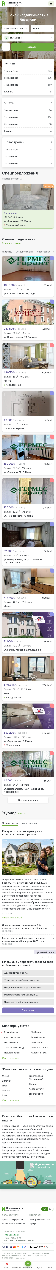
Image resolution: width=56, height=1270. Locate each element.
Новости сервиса (30, 823)
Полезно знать (10, 823)
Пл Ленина (36, 1032)
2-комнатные (28, 77)
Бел (50, 1209)
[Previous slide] (6, 197)
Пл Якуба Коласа (39, 1047)
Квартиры (7, 251)
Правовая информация (12, 1219)
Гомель (6, 1090)
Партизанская (11, 1042)
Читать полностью (12, 917)
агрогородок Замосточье (36, 1095)
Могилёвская (11, 1032)
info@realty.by (11, 1234)
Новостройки (14, 142)
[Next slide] (50, 197)
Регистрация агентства (40, 1219)
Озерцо (33, 1084)
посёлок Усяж (36, 1088)
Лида (4, 1085)
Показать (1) (33, 46)
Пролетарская (12, 1052)
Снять (9, 103)
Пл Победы (37, 1042)
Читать (22, 813)
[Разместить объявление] (28, 1263)
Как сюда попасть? (12, 178)
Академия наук (38, 1052)
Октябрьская (38, 1037)
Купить (9, 63)
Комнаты (28, 91)
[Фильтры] (6, 47)
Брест (5, 1095)
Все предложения (11, 243)
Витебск (6, 1080)
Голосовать (28, 1010)
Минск (5, 1075)
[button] (51, 3)
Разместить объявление (13, 1223)
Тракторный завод (14, 1047)
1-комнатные (28, 70)
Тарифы (32, 1223)
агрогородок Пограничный (36, 1077)
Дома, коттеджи (24, 251)
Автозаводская (12, 1037)
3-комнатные (28, 84)
